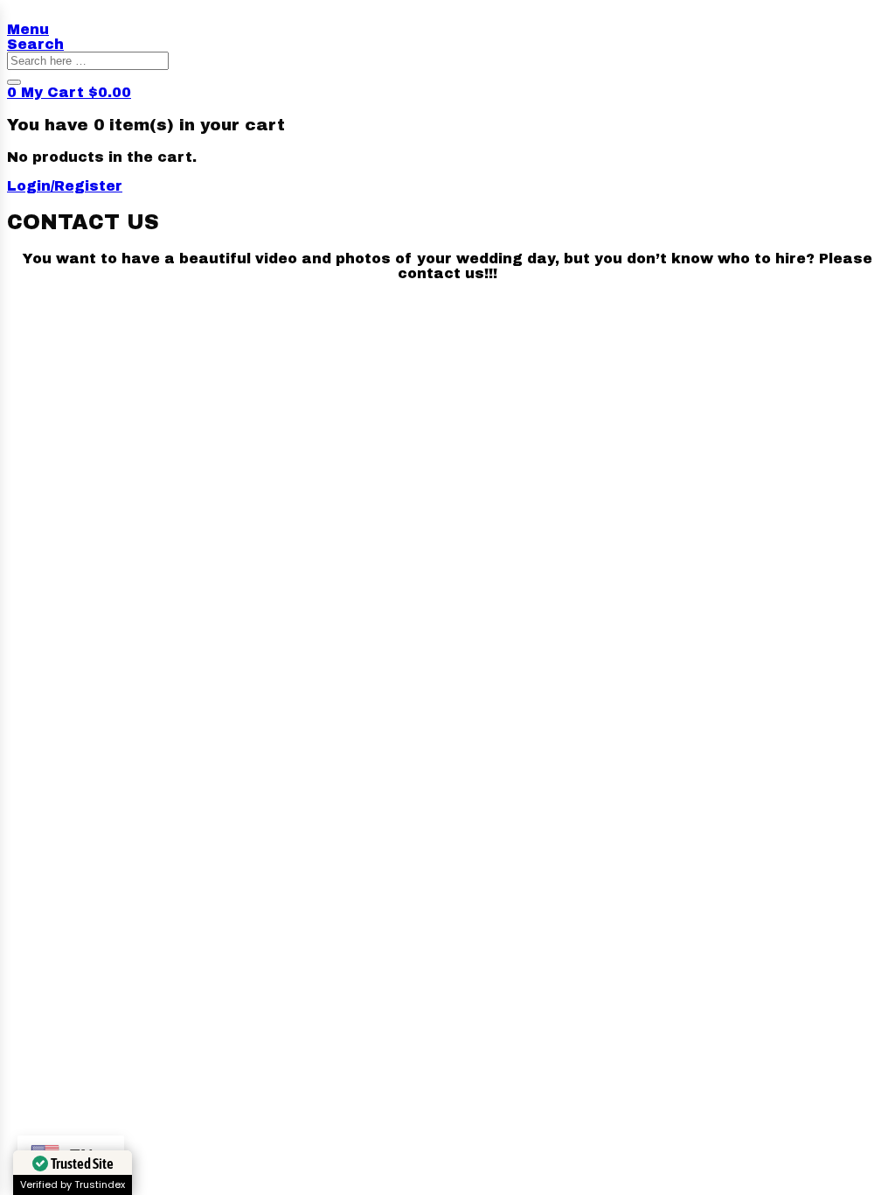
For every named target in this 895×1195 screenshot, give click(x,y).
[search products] (14, 82)
